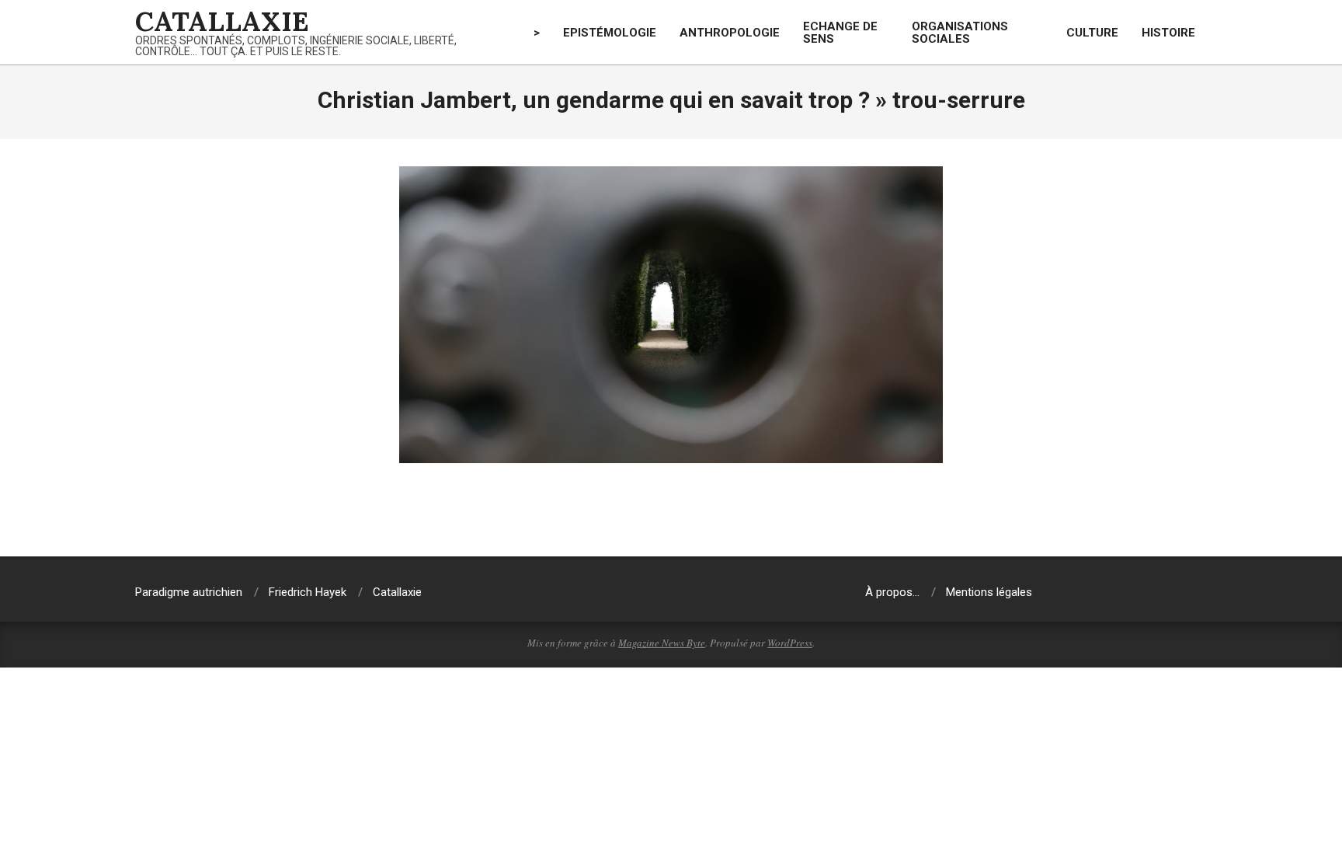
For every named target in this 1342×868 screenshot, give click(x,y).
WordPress (789, 643)
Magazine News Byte (661, 643)
